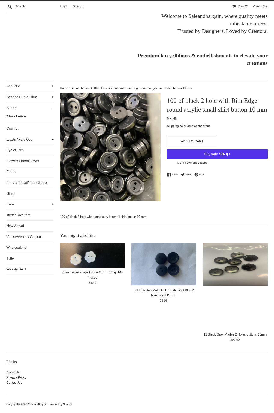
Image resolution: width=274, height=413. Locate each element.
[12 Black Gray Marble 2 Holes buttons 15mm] (235, 286)
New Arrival (15, 226)
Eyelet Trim (15, 150)
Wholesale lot (16, 247)
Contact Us (14, 382)
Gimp (10, 193)
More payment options (192, 162)
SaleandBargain (37, 404)
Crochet (12, 128)
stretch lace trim (18, 215)
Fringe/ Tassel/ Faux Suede (27, 182)
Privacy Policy (16, 377)
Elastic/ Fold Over (30, 139)
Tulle (10, 258)
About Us (12, 372)
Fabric (11, 172)
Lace (30, 204)
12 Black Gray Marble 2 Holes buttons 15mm (235, 334)
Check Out (260, 6)
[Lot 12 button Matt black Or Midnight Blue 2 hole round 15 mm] (163, 264)
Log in (64, 6)
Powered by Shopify (60, 404)
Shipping (173, 126)
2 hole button (16, 116)
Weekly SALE (17, 269)
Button (29, 108)
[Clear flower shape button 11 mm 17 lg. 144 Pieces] (92, 255)
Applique (30, 86)
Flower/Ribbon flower (22, 161)
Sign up (78, 6)
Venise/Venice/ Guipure (24, 237)
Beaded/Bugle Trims (30, 97)
